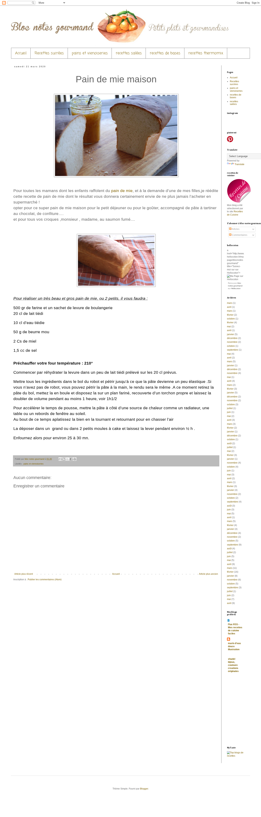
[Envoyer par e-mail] (60, 459)
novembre (232, 342)
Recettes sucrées (49, 53)
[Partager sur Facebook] (71, 459)
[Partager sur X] (67, 459)
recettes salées (129, 53)
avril (229, 307)
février (230, 315)
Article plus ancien (208, 574)
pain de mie (122, 190)
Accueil (21, 53)
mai (229, 326)
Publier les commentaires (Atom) (45, 579)
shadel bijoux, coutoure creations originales (233, 665)
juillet (230, 408)
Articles (235, 229)
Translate (239, 164)
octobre (231, 318)
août (229, 443)
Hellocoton (236, 288)
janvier (230, 334)
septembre (232, 350)
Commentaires (239, 235)
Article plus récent (23, 574)
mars (229, 303)
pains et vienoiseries (90, 53)
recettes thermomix (205, 53)
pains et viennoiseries (34, 464)
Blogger (144, 788)
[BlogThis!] (64, 459)
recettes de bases (165, 53)
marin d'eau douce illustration (234, 646)
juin (229, 412)
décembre (232, 338)
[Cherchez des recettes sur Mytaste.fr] (235, 756)
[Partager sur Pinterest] (75, 459)
